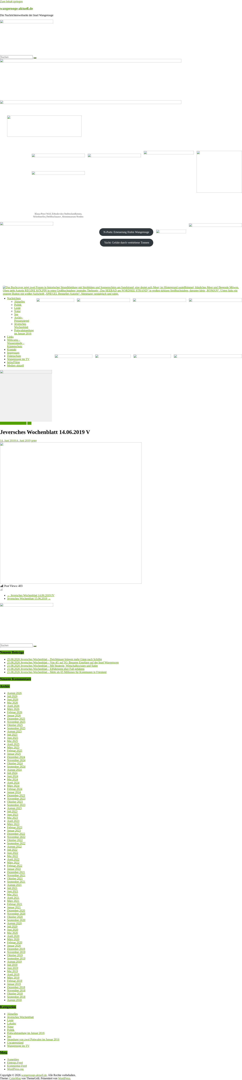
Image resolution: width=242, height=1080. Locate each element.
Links (10, 336)
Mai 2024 (12, 779)
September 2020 (16, 920)
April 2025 (13, 744)
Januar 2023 (14, 830)
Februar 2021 (14, 904)
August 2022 (14, 846)
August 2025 (14, 731)
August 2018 (14, 999)
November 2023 (16, 798)
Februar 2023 (14, 827)
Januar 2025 (14, 753)
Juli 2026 (12, 696)
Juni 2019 (12, 968)
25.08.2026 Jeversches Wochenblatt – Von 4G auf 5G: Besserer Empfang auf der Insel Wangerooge (63, 662)
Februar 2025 (14, 750)
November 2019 (16, 952)
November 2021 (16, 875)
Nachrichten (14, 298)
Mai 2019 (12, 971)
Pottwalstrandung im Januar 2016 (24, 332)
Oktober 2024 (15, 763)
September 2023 (16, 804)
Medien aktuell (15, 365)
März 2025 (13, 747)
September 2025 (16, 728)
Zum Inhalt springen (11, 1)
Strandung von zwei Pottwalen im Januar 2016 (33, 1039)
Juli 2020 (12, 926)
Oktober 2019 (15, 955)
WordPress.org (15, 1069)
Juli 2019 (12, 964)
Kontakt (11, 349)
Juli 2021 (12, 888)
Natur (17, 311)
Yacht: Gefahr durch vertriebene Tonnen (126, 242)
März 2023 (13, 824)
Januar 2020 (14, 945)
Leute (17, 307)
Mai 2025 (12, 740)
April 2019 (13, 974)
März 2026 (13, 709)
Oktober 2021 (15, 878)
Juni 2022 (12, 852)
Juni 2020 (12, 929)
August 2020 (14, 923)
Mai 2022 (12, 856)
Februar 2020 (14, 942)
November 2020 (16, 913)
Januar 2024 (14, 792)
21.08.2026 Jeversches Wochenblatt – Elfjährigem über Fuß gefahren (45, 668)
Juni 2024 (12, 776)
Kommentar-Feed (17, 1065)
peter (34, 440)
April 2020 (13, 936)
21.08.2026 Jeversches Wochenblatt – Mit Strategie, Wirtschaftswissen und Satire (52, 665)
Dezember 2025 (16, 718)
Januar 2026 (14, 715)
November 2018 (16, 990)
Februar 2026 (14, 712)
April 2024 (13, 782)
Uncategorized (15, 1042)
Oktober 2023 (15, 801)
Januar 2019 (14, 984)
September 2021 (16, 881)
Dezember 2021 (16, 872)
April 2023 (13, 820)
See (16, 314)
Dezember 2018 (16, 987)
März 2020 (13, 939)
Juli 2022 (12, 849)
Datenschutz (14, 355)
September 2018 (16, 996)
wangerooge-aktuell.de (16, 8)
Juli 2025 (12, 734)
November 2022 (16, 836)
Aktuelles (19, 301)
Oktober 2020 (15, 916)
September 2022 (16, 843)
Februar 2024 (14, 788)
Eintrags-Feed (15, 1062)
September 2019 (16, 958)
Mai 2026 (12, 702)
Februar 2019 (14, 980)
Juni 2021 (12, 891)
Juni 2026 (12, 699)
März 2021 (13, 900)
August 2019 (14, 961)
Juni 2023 (12, 814)
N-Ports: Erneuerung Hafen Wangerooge (126, 232)
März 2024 (13, 785)
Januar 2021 (14, 907)
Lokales (11, 1023)
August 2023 (14, 808)
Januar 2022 (14, 868)
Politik (17, 304)
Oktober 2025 (15, 725)
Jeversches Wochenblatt (21, 325)
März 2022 (13, 862)
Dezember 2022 (16, 833)
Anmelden (13, 1059)
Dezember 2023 (16, 795)
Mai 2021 (12, 894)
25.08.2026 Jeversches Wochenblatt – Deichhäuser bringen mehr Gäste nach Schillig (54, 659)
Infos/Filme (13, 362)
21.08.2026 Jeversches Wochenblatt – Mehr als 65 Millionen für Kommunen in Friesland (56, 672)
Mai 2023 (12, 817)
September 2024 (16, 766)
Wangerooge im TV (18, 359)
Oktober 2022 (15, 840)
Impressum (13, 352)
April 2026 (13, 705)
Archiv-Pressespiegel (21, 319)
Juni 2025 (12, 737)
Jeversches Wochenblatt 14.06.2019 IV (30, 595)
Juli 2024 (12, 772)
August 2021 (14, 884)
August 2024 (14, 769)
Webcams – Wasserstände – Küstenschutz (15, 343)
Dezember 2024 (16, 756)
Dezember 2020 (16, 910)
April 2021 (13, 897)
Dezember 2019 (16, 948)
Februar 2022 (14, 865)
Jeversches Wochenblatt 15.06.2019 (29, 598)
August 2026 (14, 693)
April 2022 (13, 859)
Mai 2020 (12, 932)
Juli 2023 (12, 811)
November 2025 (16, 721)
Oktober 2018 (15, 993)
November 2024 (16, 760)
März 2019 (13, 977)
